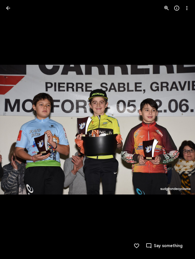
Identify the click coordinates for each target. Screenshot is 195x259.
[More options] (187, 8)
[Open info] (177, 8)
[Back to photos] (8, 8)
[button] (14, 129)
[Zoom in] (166, 8)
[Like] (137, 246)
